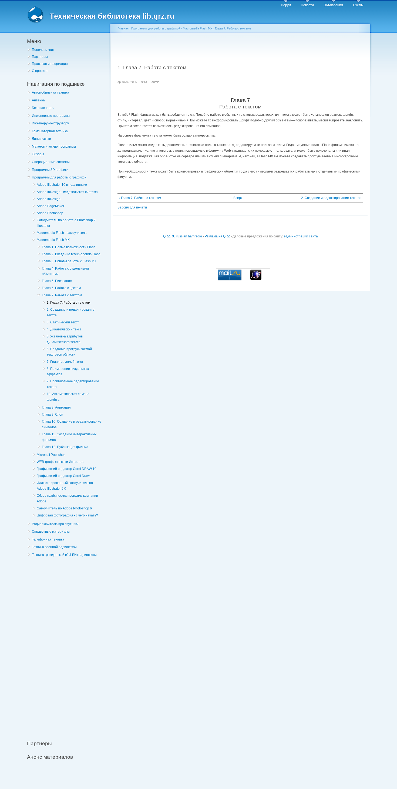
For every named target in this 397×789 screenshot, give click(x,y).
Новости (307, 5)
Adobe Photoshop (50, 213)
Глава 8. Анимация (56, 407)
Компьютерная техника (50, 131)
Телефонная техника (48, 539)
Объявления (333, 5)
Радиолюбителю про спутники (55, 524)
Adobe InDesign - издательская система (67, 192)
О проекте (40, 71)
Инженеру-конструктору (50, 123)
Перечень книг (43, 50)
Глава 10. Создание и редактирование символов (71, 424)
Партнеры (40, 57)
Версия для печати (132, 207)
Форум (286, 5)
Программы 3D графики (50, 170)
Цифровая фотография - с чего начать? (67, 515)
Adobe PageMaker (50, 206)
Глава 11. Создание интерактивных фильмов (69, 437)
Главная (123, 28)
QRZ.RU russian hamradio (182, 236)
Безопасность (42, 108)
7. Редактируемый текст (65, 362)
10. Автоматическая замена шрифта (68, 397)
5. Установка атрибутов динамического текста (65, 339)
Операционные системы (51, 162)
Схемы (358, 5)
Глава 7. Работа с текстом (62, 295)
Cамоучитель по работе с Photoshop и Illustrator (66, 223)
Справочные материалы (51, 531)
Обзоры (38, 154)
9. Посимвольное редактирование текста (73, 384)
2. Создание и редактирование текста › (331, 198)
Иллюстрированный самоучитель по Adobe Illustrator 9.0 (65, 485)
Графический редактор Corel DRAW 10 (66, 469)
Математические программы (54, 146)
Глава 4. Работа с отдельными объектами (65, 271)
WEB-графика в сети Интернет (60, 462)
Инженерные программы (51, 116)
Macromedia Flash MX (53, 240)
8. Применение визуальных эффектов (68, 371)
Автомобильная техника (50, 92)
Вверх (238, 198)
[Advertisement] (67, 646)
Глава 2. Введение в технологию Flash (71, 254)
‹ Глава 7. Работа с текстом (140, 198)
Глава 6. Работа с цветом (61, 288)
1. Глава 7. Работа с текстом (68, 302)
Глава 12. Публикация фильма (65, 447)
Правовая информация (50, 64)
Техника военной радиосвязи (54, 547)
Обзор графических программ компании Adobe (67, 498)
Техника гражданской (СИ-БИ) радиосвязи (64, 555)
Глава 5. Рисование (57, 281)
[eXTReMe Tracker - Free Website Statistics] (255, 279)
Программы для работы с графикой (59, 177)
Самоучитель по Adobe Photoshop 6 (64, 508)
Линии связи (41, 139)
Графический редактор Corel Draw (63, 476)
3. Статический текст (63, 322)
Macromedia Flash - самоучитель (61, 233)
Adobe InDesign (48, 199)
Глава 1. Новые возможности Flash (68, 247)
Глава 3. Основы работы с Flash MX (69, 261)
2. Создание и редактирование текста (71, 312)
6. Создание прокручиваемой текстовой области (69, 352)
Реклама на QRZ (217, 236)
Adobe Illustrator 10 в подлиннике (62, 185)
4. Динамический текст (64, 329)
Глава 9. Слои (52, 414)
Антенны (39, 100)
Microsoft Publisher (51, 455)
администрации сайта (301, 236)
